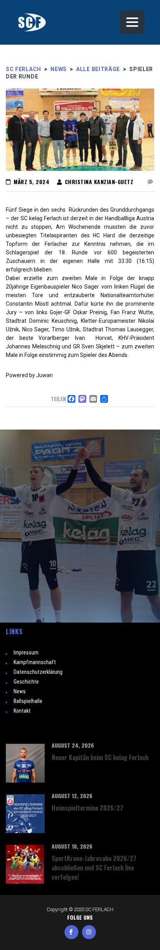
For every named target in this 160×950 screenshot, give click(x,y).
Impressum (26, 652)
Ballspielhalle (28, 701)
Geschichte (26, 682)
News (20, 691)
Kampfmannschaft (35, 662)
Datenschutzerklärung (38, 672)
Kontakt (22, 711)
